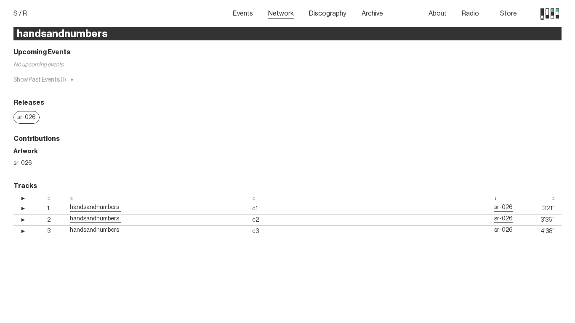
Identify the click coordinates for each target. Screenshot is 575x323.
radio (470, 13)
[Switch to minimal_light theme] (542, 13)
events (243, 13)
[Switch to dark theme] (557, 13)
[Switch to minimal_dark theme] (547, 13)
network (281, 13)
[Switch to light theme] (552, 13)
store (508, 13)
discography (327, 13)
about (438, 13)
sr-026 (26, 117)
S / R (20, 13)
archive (372, 13)
